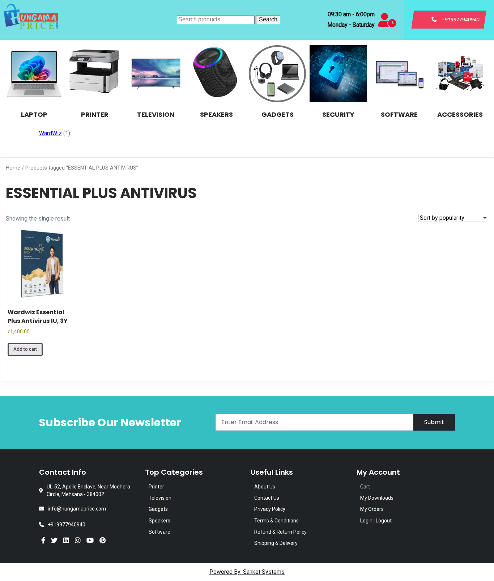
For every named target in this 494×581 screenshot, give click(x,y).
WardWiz (50, 133)
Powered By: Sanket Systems (247, 571)
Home (13, 168)
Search (268, 19)
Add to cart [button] (25, 349)
